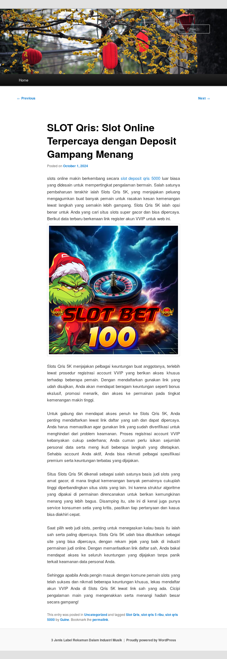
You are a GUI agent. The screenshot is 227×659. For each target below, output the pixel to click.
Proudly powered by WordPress (151, 639)
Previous (26, 98)
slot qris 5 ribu (152, 614)
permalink (100, 619)
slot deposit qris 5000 (140, 178)
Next (204, 98)
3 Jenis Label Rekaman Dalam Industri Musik (86, 639)
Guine (64, 619)
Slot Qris (133, 614)
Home (23, 80)
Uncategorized (95, 614)
